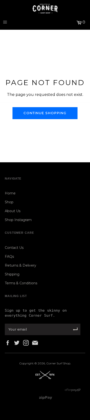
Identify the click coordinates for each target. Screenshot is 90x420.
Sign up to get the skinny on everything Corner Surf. (36, 313)
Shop (9, 202)
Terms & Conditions (21, 283)
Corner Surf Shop (58, 363)
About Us (12, 211)
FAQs (9, 256)
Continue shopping (45, 113)
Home (10, 193)
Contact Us (14, 247)
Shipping (12, 274)
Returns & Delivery (20, 265)
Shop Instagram (18, 220)
